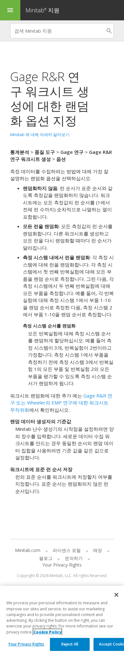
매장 (97, 550)
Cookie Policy (47, 632)
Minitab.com (27, 550)
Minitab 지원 (42, 10)
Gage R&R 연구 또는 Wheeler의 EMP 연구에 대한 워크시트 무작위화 (61, 402)
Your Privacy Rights (26, 644)
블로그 (45, 558)
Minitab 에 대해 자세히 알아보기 (40, 134)
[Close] (116, 595)
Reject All (69, 644)
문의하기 (74, 558)
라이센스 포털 (67, 550)
